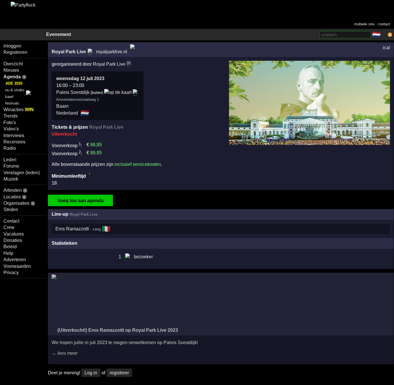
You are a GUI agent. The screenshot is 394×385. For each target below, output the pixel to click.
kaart (9, 96)
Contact (11, 221)
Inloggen (12, 45)
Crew (8, 227)
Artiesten (12, 190)
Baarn (62, 106)
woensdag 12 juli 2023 (80, 78)
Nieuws (11, 70)
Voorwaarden (17, 266)
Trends (10, 115)
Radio (9, 148)
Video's (11, 128)
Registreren (15, 52)
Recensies (14, 141)
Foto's (9, 122)
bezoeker (143, 256)
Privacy (11, 272)
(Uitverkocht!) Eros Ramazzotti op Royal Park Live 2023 (117, 330)
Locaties (12, 196)
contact (384, 24)
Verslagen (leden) (21, 172)
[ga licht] (384, 35)
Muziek (10, 179)
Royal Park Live (69, 51)
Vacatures (13, 234)
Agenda (12, 76)
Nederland (67, 113)
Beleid (10, 246)
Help (8, 253)
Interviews (13, 135)
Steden (10, 209)
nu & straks (15, 90)
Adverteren (14, 259)
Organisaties (16, 203)
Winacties (18, 109)
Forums (11, 166)
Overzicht (13, 63)
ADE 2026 (13, 83)
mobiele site (364, 24)
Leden (9, 159)
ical (386, 47)
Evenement (58, 34)
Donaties (12, 240)
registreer (119, 372)
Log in (91, 372)
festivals (12, 103)
